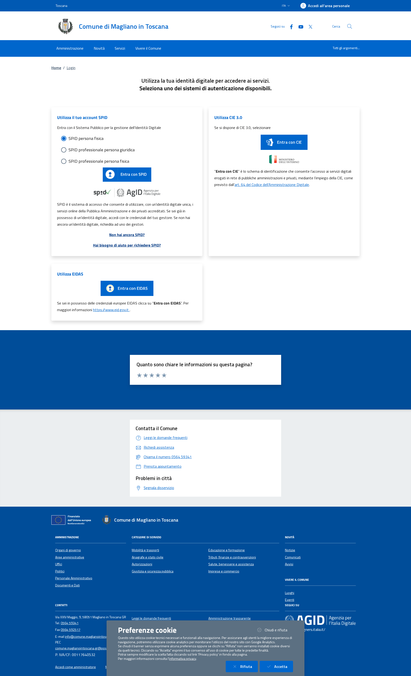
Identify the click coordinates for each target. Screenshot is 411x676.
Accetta (283, 666)
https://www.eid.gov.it (111, 310)
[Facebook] (289, 26)
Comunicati (293, 557)
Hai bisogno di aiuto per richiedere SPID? (127, 245)
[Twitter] (308, 26)
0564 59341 (69, 623)
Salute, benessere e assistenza (231, 564)
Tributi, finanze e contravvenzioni (232, 557)
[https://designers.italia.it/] (320, 620)
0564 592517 (70, 629)
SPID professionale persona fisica (98, 161)
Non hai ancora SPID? (127, 235)
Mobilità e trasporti (145, 550)
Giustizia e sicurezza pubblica (152, 571)
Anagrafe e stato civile (147, 557)
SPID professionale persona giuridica (101, 150)
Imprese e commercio (223, 571)
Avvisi (289, 564)
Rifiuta (249, 666)
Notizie (290, 550)
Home (56, 68)
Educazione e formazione (226, 550)
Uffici (58, 564)
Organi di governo (68, 550)
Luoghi (289, 592)
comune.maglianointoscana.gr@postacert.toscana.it (92, 648)
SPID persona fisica (85, 138)
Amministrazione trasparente (229, 618)
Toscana (61, 5)
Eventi (289, 599)
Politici (59, 571)
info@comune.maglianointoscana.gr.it (92, 636)
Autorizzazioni (142, 564)
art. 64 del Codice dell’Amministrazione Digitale (272, 184)
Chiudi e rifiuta (279, 630)
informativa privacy (182, 658)
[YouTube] (299, 26)
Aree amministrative (69, 557)
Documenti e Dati (67, 585)
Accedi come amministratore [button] (75, 667)
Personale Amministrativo (73, 578)
